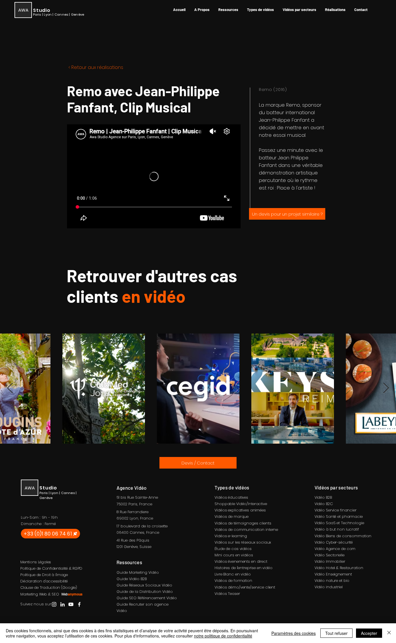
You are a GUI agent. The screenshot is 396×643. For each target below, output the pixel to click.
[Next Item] (386, 388)
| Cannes (60, 14)
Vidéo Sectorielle (329, 555)
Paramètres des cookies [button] (293, 633)
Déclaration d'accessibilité (44, 581)
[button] (228, 9)
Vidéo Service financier (336, 510)
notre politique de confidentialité (223, 636)
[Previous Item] (10, 388)
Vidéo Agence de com (335, 548)
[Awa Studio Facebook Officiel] (79, 604)
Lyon (134, 518)
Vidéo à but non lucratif (337, 529)
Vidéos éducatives (231, 497)
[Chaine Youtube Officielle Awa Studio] (71, 604)
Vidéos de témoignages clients (243, 523)
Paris (132, 504)
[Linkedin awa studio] (62, 604)
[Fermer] (389, 633)
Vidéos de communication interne (246, 529)
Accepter (369, 633)
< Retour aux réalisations (95, 67)
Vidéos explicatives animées (240, 510)
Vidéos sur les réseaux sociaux (243, 542)
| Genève (76, 14)
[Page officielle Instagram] (54, 604)
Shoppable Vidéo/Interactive (241, 504)
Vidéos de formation (233, 580)
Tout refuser (336, 633)
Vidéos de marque (231, 516)
